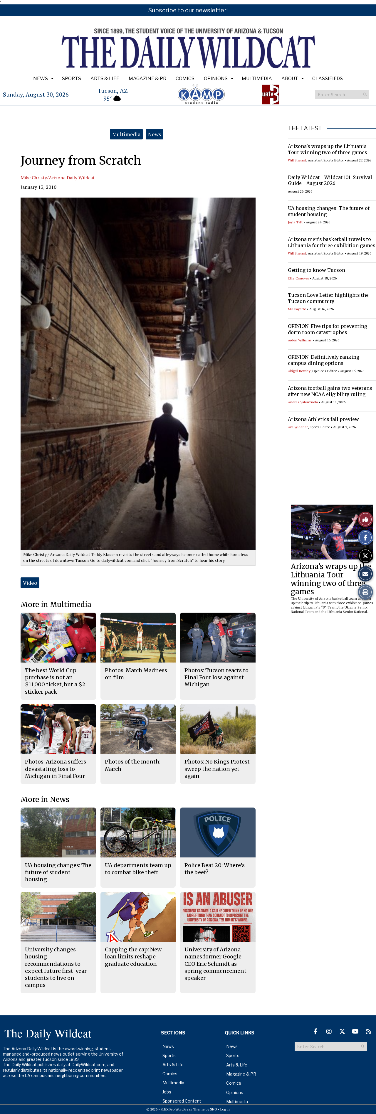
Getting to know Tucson (316, 270)
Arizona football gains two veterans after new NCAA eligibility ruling (330, 391)
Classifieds (327, 78)
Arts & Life (104, 78)
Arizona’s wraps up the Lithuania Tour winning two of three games (327, 149)
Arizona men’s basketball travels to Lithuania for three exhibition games (331, 242)
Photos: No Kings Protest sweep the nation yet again (217, 768)
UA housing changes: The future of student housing (58, 872)
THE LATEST (305, 128)
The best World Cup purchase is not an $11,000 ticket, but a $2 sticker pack (55, 681)
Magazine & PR (147, 78)
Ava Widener (298, 427)
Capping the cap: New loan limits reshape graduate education (133, 956)
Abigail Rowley (299, 371)
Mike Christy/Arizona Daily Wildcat (58, 177)
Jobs (166, 1091)
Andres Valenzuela (303, 402)
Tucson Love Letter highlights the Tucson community (328, 298)
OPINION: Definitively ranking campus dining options (323, 360)
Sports (71, 78)
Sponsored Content (181, 1100)
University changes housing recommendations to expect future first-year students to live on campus (56, 967)
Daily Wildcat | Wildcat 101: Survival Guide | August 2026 (330, 180)
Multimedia (257, 78)
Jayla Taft (295, 222)
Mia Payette (297, 309)
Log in (225, 1109)
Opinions (216, 78)
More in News (45, 799)
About (289, 78)
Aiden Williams (300, 340)
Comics (185, 78)
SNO (213, 1109)
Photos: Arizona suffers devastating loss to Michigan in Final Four (55, 768)
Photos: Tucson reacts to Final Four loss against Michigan (216, 677)
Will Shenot (297, 160)
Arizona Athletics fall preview (323, 419)
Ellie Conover (298, 278)
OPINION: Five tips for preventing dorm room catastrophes (327, 329)
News (40, 78)
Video (30, 582)
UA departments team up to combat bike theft (138, 869)
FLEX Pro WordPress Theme (183, 1109)
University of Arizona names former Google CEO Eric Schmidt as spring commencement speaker (215, 963)
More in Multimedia (56, 604)
